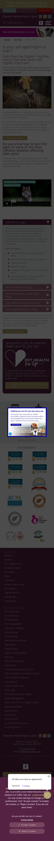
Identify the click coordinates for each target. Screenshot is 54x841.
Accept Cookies (28, 824)
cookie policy (38, 794)
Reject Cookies (28, 831)
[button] (47, 795)
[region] (27, 809)
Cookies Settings (27, 820)
